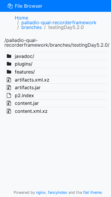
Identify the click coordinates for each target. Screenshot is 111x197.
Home (21, 18)
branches (31, 27)
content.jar (27, 103)
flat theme (92, 192)
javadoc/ (24, 56)
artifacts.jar (28, 87)
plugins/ (24, 64)
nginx (41, 192)
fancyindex (57, 192)
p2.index (24, 95)
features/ (25, 72)
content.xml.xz (31, 111)
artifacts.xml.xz (32, 80)
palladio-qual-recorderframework (58, 22)
